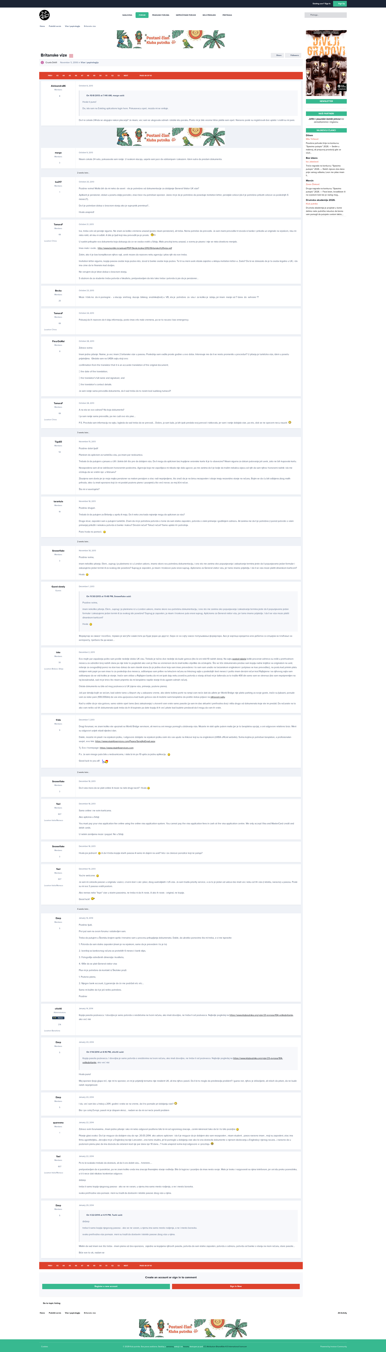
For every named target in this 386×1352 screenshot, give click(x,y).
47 (82, 76)
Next (126, 76)
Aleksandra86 (58, 86)
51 (106, 76)
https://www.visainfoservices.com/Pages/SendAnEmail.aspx (125, 741)
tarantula (58, 501)
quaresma (58, 1122)
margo (58, 152)
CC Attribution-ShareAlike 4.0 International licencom (225, 1346)
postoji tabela (239, 659)
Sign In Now (236, 1286)
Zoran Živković (313, 184)
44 (64, 76)
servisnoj (170, 1346)
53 (119, 76)
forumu (186, 1346)
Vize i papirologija (90, 62)
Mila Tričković (312, 139)
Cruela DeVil (51, 62)
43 (57, 76)
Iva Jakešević (312, 161)
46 (76, 76)
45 (70, 76)
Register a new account (106, 1286)
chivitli (58, 1008)
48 (88, 76)
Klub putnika (312, 203)
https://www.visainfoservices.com (116, 747)
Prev (50, 76)
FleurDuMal (58, 341)
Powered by (333, 1346)
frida (58, 720)
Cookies (44, 1346)
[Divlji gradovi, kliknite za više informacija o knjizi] (326, 31)
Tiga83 (58, 441)
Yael (58, 804)
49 (94, 76)
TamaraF (58, 224)
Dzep (58, 918)
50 (100, 76)
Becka (58, 290)
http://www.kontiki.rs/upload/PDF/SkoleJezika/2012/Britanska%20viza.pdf (135, 248)
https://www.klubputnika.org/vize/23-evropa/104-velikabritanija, (261, 1015)
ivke (58, 652)
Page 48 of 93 (146, 76)
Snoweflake (58, 550)
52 (112, 76)
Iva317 (58, 182)
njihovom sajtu (217, 697)
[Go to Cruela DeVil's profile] (42, 62)
